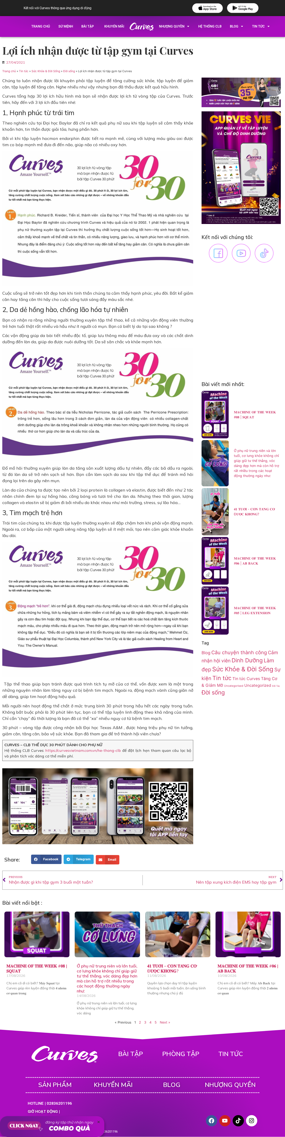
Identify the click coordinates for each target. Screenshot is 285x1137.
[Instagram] (251, 1120)
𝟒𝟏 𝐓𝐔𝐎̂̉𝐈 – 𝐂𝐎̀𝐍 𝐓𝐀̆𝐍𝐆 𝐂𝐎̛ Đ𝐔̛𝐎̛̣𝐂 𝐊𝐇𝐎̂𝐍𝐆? (172, 968)
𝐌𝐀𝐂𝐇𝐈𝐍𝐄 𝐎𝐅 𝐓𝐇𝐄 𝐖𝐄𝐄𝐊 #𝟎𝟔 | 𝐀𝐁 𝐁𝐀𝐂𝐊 (248, 968)
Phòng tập (180, 1054)
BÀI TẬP (130, 1054)
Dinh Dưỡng (247, 660)
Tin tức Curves (246, 678)
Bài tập (87, 26)
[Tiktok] (238, 1120)
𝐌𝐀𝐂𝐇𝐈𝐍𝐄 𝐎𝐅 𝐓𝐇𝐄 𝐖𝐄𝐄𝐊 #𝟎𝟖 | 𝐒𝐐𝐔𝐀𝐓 (36, 968)
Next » (165, 1022)
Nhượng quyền (171, 26)
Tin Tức (258, 26)
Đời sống (69, 71)
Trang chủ (40, 26)
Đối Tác (276, 686)
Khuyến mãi (114, 26)
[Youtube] (225, 1120)
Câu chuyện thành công (239, 652)
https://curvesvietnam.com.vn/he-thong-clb (83, 750)
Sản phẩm (55, 1085)
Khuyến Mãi (113, 1085)
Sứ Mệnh (65, 26)
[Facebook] (211, 1120)
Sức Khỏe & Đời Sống (46, 71)
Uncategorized (257, 685)
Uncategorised (233, 685)
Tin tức (23, 71)
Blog (234, 26)
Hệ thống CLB (210, 26)
